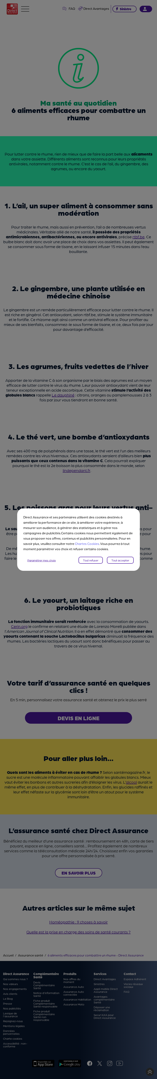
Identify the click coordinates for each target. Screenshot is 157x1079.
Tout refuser (90, 560)
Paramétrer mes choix (41, 560)
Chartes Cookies (87, 544)
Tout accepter (120, 560)
